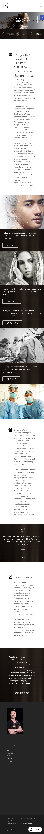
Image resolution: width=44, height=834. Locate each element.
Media (9, 756)
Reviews (9, 758)
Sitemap (9, 824)
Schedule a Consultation (22, 19)
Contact (9, 761)
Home (9, 750)
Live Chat (37, 829)
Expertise (10, 753)
